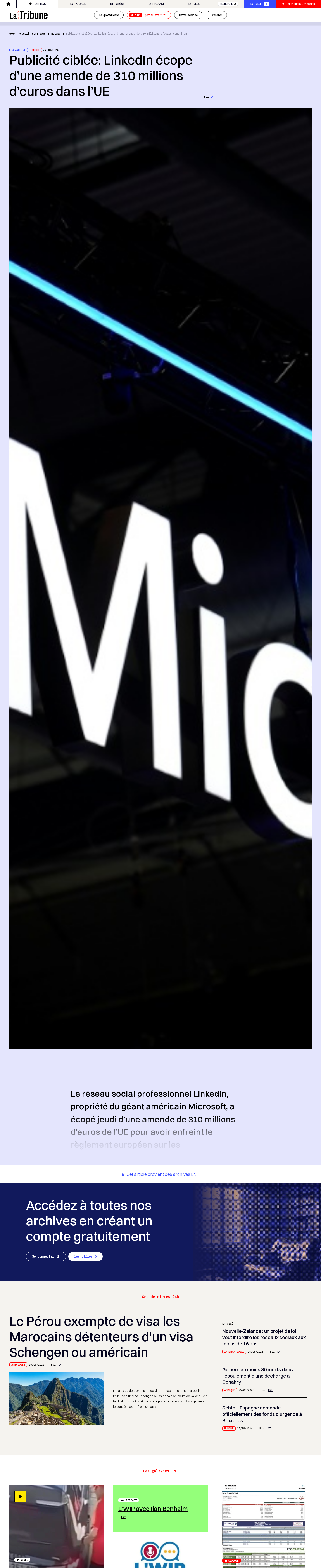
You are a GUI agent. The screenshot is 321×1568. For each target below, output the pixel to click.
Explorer (216, 15)
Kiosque (233, 1560)
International (234, 1351)
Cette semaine (188, 15)
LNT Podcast (156, 3)
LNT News (40, 3)
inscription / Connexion (301, 3)
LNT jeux (193, 3)
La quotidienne (109, 15)
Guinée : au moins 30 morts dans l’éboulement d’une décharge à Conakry (257, 1375)
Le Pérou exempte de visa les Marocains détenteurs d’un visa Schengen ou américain (101, 1336)
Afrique (229, 1390)
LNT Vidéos (117, 3)
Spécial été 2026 (150, 15)
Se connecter (43, 1256)
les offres (83, 1256)
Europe (55, 33)
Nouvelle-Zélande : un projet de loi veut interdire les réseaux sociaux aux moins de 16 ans (264, 1337)
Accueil (24, 33)
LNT (212, 96)
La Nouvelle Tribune (28, 14)
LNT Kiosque (78, 3)
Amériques (18, 1364)
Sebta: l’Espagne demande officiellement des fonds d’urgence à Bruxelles (262, 1414)
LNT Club (255, 3)
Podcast (131, 1500)
